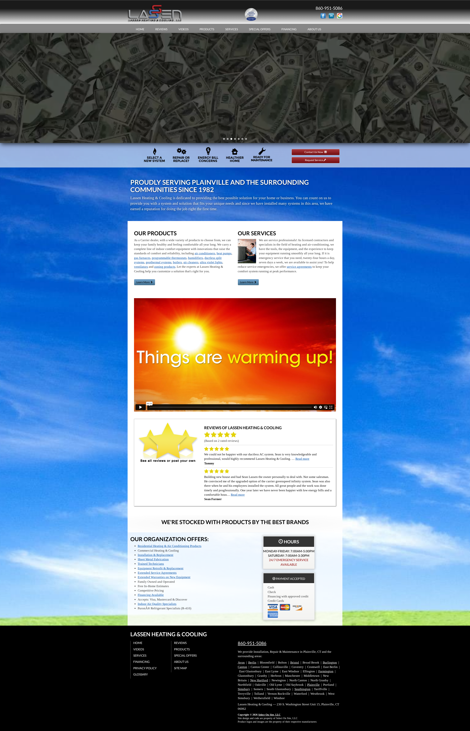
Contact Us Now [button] (314, 152)
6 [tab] (243, 140)
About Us (314, 29)
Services (231, 29)
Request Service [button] (314, 160)
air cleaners (190, 262)
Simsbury (244, 689)
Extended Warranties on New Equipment (164, 577)
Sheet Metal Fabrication (153, 559)
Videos (183, 29)
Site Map (180, 668)
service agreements (299, 266)
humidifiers (195, 258)
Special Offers (259, 29)
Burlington (330, 662)
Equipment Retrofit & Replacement (160, 568)
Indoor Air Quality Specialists (157, 604)
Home (140, 29)
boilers (177, 262)
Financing (289, 29)
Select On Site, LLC (269, 714)
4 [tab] (236, 140)
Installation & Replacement (155, 555)
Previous (3, 88)
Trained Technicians (151, 564)
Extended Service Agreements (157, 573)
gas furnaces (142, 258)
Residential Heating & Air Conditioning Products (169, 546)
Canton (242, 667)
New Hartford (259, 680)
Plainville (313, 684)
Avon (241, 662)
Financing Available (151, 595)
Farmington (325, 671)
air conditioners (205, 253)
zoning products (164, 266)
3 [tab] (232, 140)
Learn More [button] (143, 282)
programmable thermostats (169, 258)
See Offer (233, 95)
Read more (302, 459)
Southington (302, 689)
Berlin (252, 662)
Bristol (294, 662)
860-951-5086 (252, 643)
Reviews (161, 29)
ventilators (141, 266)
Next (466, 88)
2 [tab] (228, 140)
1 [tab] (225, 140)
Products (207, 29)
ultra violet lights (211, 262)
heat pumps (224, 253)
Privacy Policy (145, 668)
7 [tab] (247, 140)
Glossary (140, 674)
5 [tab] (239, 140)
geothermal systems (158, 262)
